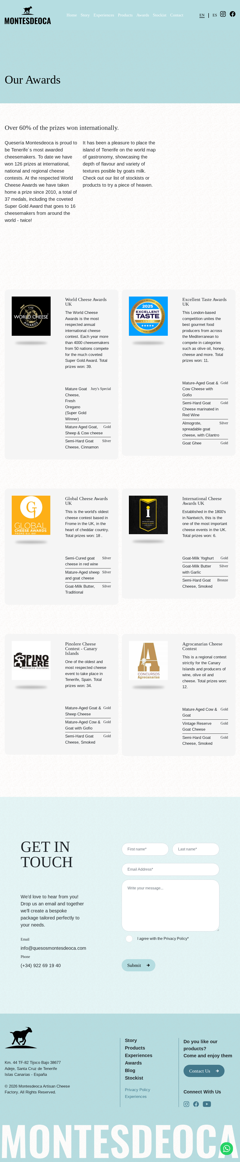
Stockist (159, 15)
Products (125, 15)
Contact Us (199, 1070)
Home (72, 15)
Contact (176, 15)
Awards (142, 15)
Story (85, 15)
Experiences (104, 15)
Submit (134, 965)
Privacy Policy (137, 1090)
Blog (130, 1070)
